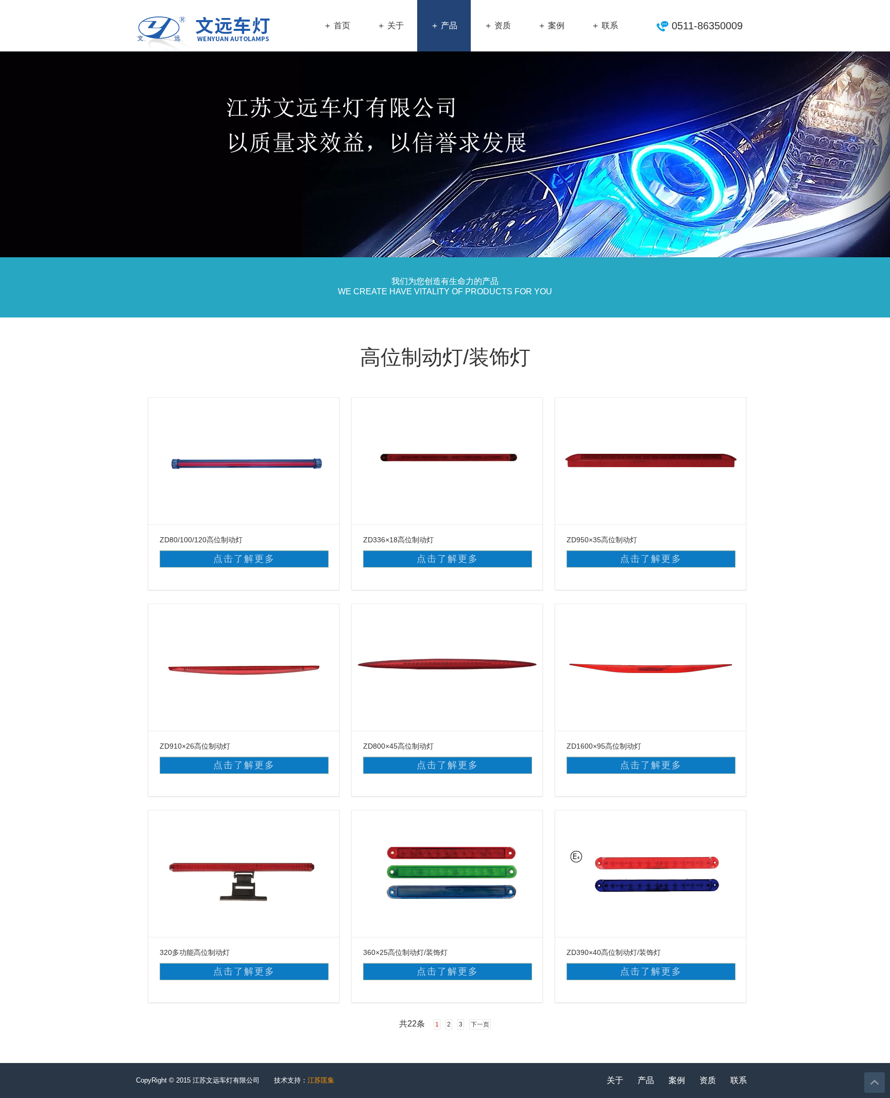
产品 (646, 1080)
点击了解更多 (244, 559)
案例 (677, 1080)
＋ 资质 (497, 25)
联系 (738, 1080)
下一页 (480, 1024)
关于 (615, 1080)
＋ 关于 (390, 25)
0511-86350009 (707, 25)
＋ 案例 (551, 25)
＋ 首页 (336, 25)
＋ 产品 (444, 25)
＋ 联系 (604, 25)
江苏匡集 (320, 1080)
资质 (707, 1080)
